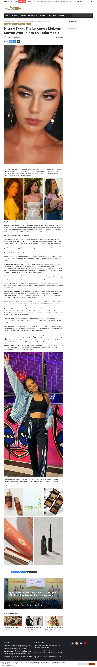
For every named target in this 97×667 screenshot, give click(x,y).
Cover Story (12, 21)
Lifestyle (28, 24)
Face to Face (16, 24)
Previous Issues (32, 15)
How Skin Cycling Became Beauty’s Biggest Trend (47, 645)
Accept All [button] (91, 663)
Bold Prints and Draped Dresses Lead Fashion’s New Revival (54, 628)
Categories (14, 15)
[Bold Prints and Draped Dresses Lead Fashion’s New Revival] (54, 621)
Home (6, 15)
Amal (8, 37)
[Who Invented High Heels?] (13, 621)
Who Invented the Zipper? (33, 593)
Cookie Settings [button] (83, 663)
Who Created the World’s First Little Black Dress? (33, 628)
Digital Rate (52, 15)
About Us (23, 15)
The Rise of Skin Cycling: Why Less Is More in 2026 (48, 650)
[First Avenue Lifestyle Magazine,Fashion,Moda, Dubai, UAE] (13, 8)
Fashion (22, 24)
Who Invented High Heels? (33, 1)
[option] (33, 593)
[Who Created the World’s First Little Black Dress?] (34, 621)
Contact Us (42, 15)
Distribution (61, 15)
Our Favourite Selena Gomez (42, 647)
